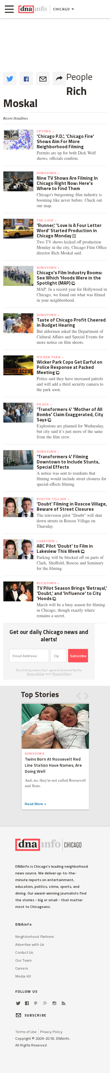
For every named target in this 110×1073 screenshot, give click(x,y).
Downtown (35, 753)
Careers (21, 968)
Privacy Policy (62, 674)
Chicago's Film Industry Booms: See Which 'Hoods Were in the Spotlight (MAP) (69, 277)
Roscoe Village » (53, 499)
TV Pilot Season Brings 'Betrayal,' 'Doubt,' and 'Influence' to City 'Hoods (72, 593)
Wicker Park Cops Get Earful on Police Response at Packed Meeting (69, 367)
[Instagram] (54, 1003)
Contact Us (24, 952)
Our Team (23, 960)
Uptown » (45, 131)
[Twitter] (18, 1003)
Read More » (35, 803)
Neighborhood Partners (34, 936)
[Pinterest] (35, 1003)
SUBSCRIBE (35, 1015)
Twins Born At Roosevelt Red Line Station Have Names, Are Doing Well (53, 765)
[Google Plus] (45, 1003)
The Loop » (47, 220)
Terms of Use (35, 674)
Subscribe (78, 656)
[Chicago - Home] (32, 9)
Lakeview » (47, 541)
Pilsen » (44, 404)
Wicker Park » (50, 357)
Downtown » (48, 173)
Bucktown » (48, 583)
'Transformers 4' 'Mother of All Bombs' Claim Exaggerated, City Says (70, 414)
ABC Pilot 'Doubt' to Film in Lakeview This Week (65, 548)
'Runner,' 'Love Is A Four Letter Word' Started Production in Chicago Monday (69, 230)
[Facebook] (27, 1003)
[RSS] (63, 1003)
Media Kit (23, 976)
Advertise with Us (29, 944)
